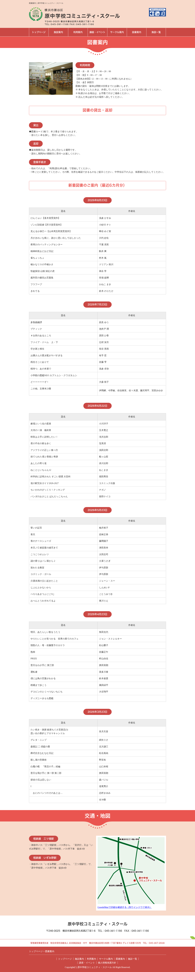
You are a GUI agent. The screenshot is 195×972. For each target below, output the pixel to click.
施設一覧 (156, 32)
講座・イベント (97, 32)
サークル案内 (117, 32)
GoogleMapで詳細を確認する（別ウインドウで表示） (125, 907)
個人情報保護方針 (107, 962)
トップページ (39, 32)
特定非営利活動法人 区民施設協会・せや (68, 943)
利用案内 (78, 32)
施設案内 (58, 32)
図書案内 (136, 32)
